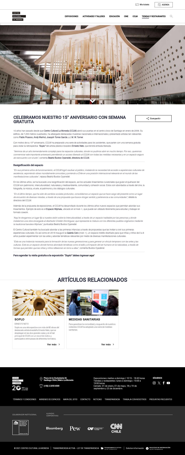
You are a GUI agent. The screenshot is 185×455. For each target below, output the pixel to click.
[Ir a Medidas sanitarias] (92, 303)
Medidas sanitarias (84, 319)
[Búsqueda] (171, 16)
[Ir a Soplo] (38, 303)
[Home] (19, 16)
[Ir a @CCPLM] (154, 383)
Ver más (52, 344)
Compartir (155, 118)
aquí (91, 255)
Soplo (20, 319)
